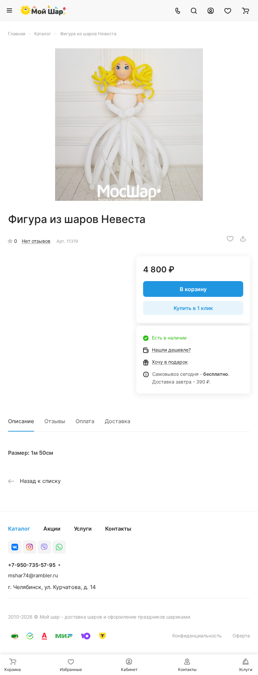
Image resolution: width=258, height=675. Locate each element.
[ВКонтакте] (15, 547)
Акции (51, 528)
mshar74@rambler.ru (33, 575)
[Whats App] (59, 547)
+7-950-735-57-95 (31, 565)
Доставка (117, 421)
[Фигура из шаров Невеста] (129, 124)
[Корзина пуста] (245, 10)
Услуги (83, 528)
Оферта (241, 635)
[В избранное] (230, 238)
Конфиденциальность (197, 635)
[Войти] (211, 10)
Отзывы (54, 421)
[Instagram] (29, 547)
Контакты (118, 528)
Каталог (19, 528)
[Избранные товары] (227, 10)
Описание (21, 421)
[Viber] (44, 547)
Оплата (85, 421)
